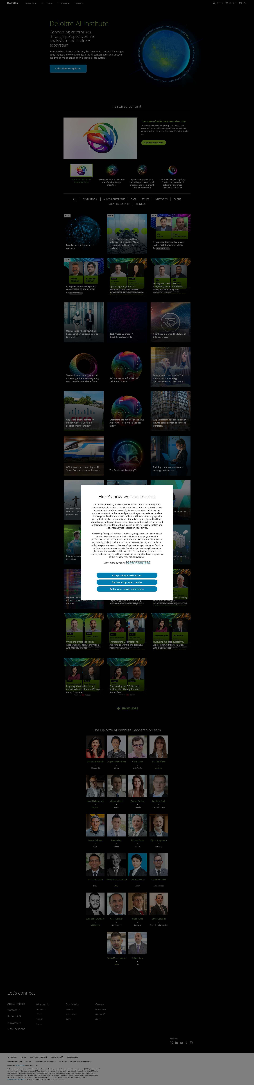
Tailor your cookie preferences (127, 589)
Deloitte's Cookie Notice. (138, 562)
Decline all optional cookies (127, 582)
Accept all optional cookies (127, 575)
